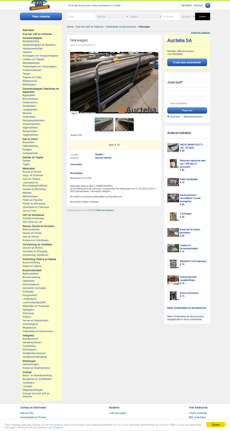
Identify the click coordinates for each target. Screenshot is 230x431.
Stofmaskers (30, 349)
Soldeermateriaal (32, 70)
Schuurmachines (31, 124)
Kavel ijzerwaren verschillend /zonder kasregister (190, 198)
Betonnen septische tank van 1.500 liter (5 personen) (192, 163)
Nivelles (99, 154)
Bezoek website (103, 157)
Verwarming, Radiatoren (35, 254)
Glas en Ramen (31, 236)
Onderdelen (29, 116)
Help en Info (26, 413)
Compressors (30, 102)
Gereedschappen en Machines (39, 44)
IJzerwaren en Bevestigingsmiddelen (35, 184)
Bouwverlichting (31, 262)
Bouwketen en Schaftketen (37, 379)
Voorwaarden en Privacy (33, 417)
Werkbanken (29, 84)
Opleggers (28, 309)
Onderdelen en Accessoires (38, 331)
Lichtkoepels (30, 298)
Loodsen (27, 386)
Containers (28, 382)
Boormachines (30, 98)
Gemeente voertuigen (34, 288)
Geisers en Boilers (33, 247)
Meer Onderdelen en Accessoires (186, 307)
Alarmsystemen (31, 229)
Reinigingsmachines (34, 120)
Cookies (58, 427)
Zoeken (202, 16)
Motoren (27, 113)
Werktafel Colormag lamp (193, 261)
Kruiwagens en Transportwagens (40, 55)
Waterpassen (30, 80)
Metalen (27, 192)
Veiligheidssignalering (35, 356)
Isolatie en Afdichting (34, 189)
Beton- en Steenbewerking (37, 375)
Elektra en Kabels (32, 266)
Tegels (26, 164)
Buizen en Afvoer (32, 171)
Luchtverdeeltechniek (34, 302)
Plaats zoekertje (198, 413)
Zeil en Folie (29, 210)
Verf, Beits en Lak (32, 221)
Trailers (27, 316)
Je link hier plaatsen (200, 33)
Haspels (27, 52)
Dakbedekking (30, 145)
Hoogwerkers (30, 295)
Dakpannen (29, 280)
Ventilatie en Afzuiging (35, 251)
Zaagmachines (30, 134)
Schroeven (28, 313)
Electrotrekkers (31, 284)
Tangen (26, 73)
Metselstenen (30, 196)
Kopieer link (76, 135)
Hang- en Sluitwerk (33, 175)
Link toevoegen (117, 413)
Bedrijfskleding (31, 41)
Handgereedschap (33, 48)
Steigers (27, 149)
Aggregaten (29, 95)
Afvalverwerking (31, 277)
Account (198, 5)
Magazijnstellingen (33, 389)
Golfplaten (28, 291)
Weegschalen (30, 131)
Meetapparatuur (31, 62)
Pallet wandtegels (189, 179)
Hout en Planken (31, 179)
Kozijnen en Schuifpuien (36, 240)
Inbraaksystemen (32, 342)
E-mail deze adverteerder (187, 62)
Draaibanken (29, 105)
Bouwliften (28, 142)
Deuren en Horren (32, 233)
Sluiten (216, 424)
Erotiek (116, 5)
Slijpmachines (30, 127)
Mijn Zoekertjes (197, 417)
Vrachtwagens (30, 324)
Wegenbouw (29, 327)
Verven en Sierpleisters (35, 320)
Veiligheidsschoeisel (34, 353)
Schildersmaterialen (33, 218)
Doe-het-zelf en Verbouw (90, 26)
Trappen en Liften (32, 77)
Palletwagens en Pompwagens (40, 66)
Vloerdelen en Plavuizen (36, 207)
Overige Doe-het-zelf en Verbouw (36, 395)
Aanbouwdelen (31, 273)
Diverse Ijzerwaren (189, 293)
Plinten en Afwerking (34, 203)
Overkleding (29, 346)
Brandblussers (30, 338)
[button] (114, 83)
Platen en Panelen (32, 200)
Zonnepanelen (30, 153)
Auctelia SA (179, 40)
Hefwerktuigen (31, 364)
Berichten (186, 5)
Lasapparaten (30, 109)
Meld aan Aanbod (105, 210)
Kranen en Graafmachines (36, 367)
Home (70, 26)
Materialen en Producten (36, 306)
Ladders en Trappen (33, 59)
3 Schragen (186, 213)
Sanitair (27, 160)
